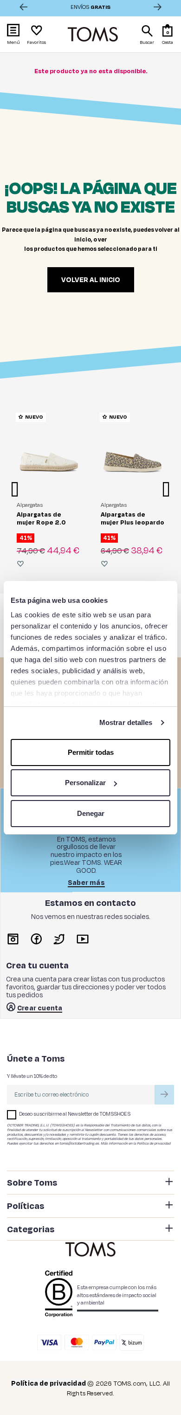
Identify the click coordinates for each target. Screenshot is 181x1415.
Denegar (90, 813)
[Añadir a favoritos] (20, 563)
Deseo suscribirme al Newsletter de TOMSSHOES (74, 1114)
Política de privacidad (153, 1143)
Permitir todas (91, 752)
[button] (168, 34)
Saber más (86, 883)
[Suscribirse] (164, 1094)
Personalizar (85, 783)
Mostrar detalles (126, 722)
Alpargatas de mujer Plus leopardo (132, 518)
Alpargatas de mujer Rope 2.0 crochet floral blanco (41, 526)
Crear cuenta (39, 1008)
